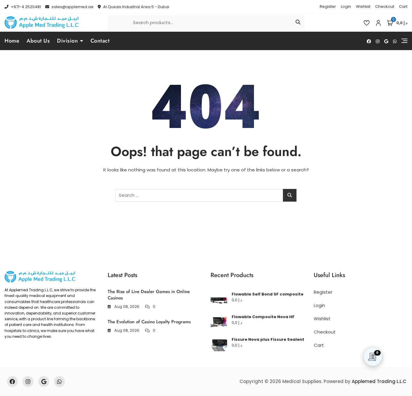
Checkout (384, 6)
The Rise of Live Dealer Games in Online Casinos (149, 294)
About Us (38, 41)
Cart (403, 6)
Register (328, 6)
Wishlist (363, 6)
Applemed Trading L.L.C (379, 381)
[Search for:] (206, 195)
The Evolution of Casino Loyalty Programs (149, 321)
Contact (100, 41)
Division (67, 41)
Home (12, 41)
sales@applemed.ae (72, 7)
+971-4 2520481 (25, 7)
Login (346, 6)
